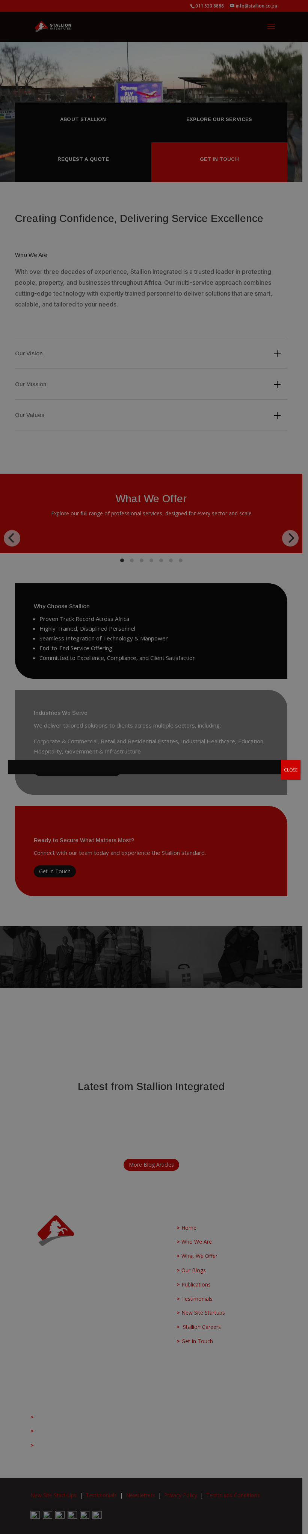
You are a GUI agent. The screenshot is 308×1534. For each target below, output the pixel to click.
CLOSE (290, 770)
